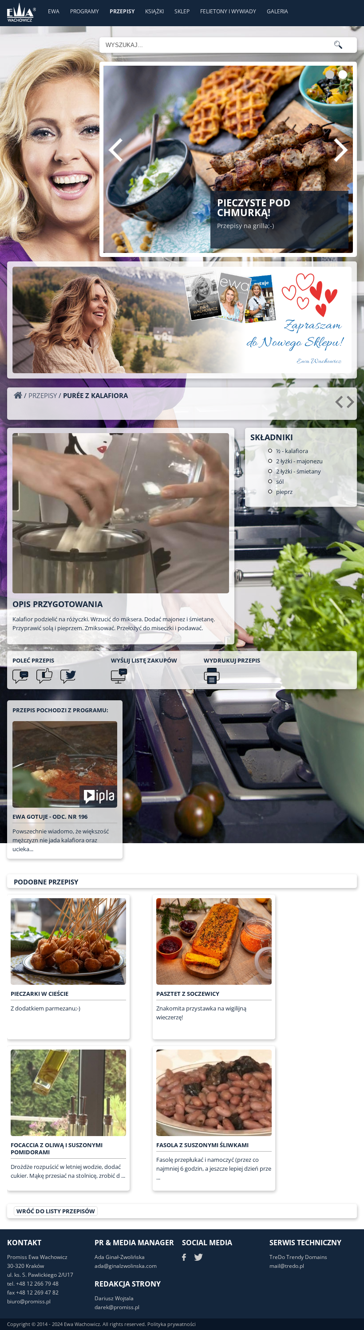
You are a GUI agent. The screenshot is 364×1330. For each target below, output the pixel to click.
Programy (84, 11)
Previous (115, 150)
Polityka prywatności (171, 1324)
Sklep (182, 11)
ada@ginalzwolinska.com (126, 1266)
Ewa (53, 11)
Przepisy (122, 11)
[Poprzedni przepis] (340, 405)
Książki (154, 11)
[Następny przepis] (352, 405)
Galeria (277, 11)
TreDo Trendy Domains (298, 1257)
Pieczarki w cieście (39, 994)
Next (340, 150)
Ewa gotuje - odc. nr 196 (49, 817)
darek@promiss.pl (117, 1307)
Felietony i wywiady (228, 11)
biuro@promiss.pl (29, 1301)
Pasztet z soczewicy (187, 994)
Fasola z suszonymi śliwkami (202, 1145)
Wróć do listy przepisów (55, 1211)
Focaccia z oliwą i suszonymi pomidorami (57, 1148)
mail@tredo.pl (286, 1266)
